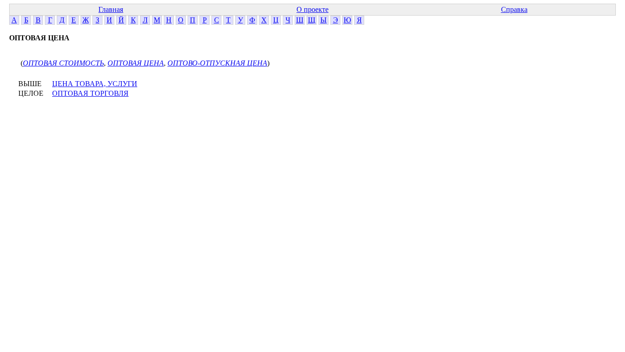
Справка (514, 9)
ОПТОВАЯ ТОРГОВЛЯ (90, 93)
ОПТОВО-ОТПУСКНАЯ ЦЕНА (217, 63)
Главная (110, 9)
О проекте (312, 9)
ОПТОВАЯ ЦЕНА (136, 63)
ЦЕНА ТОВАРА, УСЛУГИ (94, 84)
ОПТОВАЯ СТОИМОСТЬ (63, 63)
